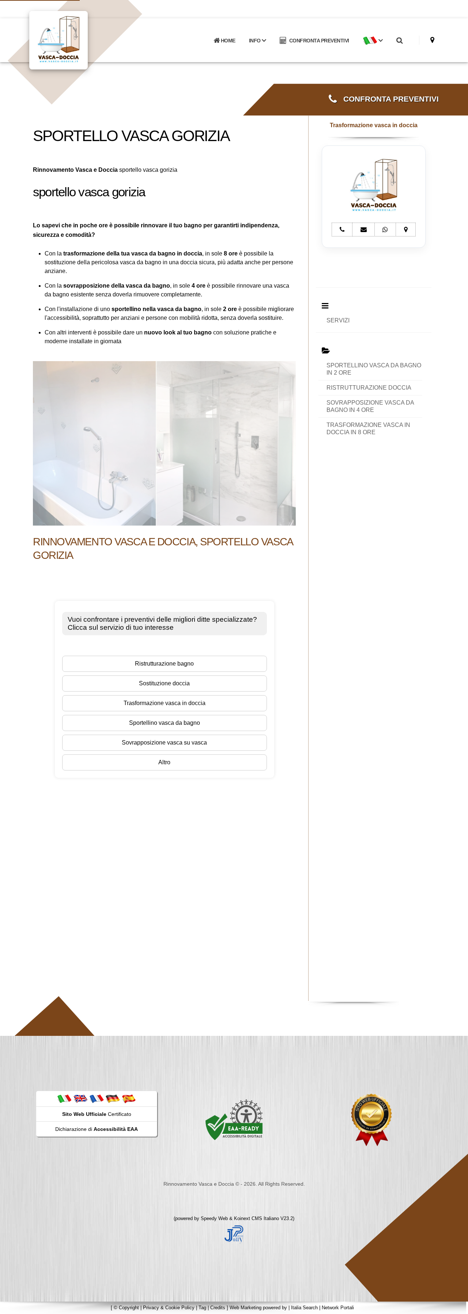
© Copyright (126, 1307)
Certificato (96, 1114)
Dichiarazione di (96, 1129)
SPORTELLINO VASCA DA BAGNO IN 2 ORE (374, 369)
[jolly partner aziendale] (234, 1234)
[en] (80, 1098)
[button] (372, 40)
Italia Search (304, 1307)
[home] (77, 40)
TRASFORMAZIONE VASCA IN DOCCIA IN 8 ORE (368, 428)
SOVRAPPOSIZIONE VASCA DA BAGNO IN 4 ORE (370, 406)
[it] (64, 1098)
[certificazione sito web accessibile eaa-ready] (234, 1119)
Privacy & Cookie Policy (169, 1307)
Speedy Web (214, 1218)
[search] (399, 40)
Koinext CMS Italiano (257, 1218)
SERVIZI (338, 320)
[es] (128, 1098)
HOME (227, 40)
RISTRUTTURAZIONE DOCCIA (369, 388)
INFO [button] (255, 40)
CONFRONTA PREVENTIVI (318, 40)
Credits (217, 1307)
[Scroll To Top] (455, 1306)
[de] (112, 1098)
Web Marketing (246, 1307)
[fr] (96, 1098)
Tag (202, 1307)
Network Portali (338, 1307)
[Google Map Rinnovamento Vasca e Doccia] (432, 40)
